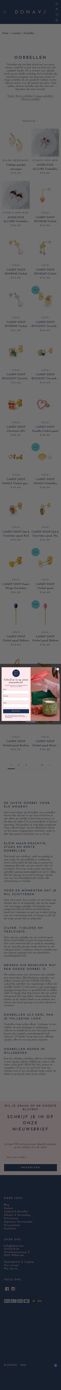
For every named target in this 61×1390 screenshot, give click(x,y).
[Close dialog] (57, 669)
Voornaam (5, 696)
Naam (4, 689)
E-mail (4, 703)
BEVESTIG (16, 711)
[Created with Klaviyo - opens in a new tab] (30, 722)
